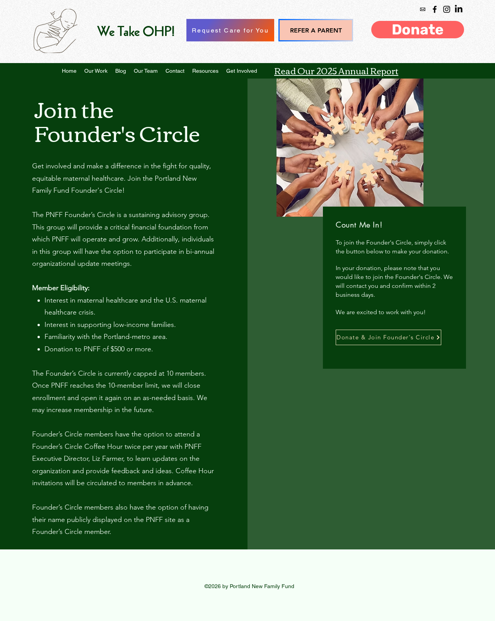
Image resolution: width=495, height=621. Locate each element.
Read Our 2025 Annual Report (336, 70)
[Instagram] (446, 9)
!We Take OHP (136, 32)
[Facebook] (434, 9)
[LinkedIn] (458, 9)
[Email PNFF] (422, 9)
